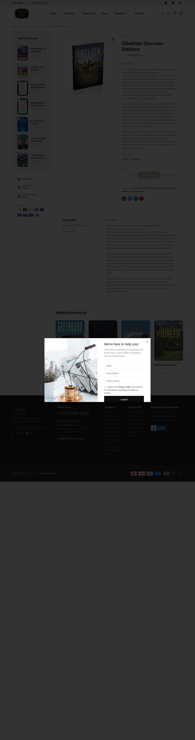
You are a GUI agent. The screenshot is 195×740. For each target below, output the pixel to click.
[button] (147, 342)
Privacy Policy (125, 387)
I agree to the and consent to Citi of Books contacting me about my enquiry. (123, 390)
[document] (97, 370)
